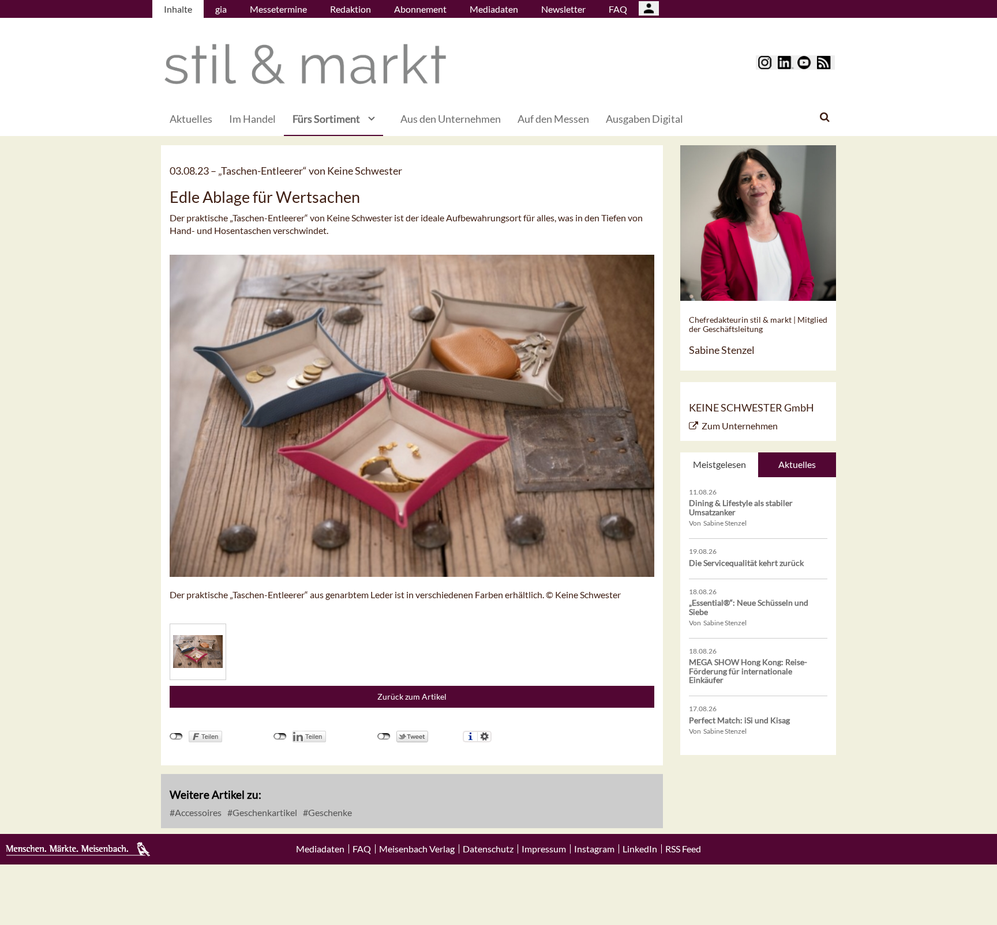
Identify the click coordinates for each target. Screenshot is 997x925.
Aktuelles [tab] (797, 464)
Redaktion (350, 8)
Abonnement (420, 8)
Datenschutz (488, 849)
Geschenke (329, 812)
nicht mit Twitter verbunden (384, 736)
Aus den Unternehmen (450, 118)
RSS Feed (683, 849)
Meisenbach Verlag (417, 849)
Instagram (594, 849)
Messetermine (278, 8)
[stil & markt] (305, 64)
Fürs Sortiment (326, 118)
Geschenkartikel (264, 812)
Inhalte (178, 8)
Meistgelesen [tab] (719, 464)
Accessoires (197, 812)
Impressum (544, 849)
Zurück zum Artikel (412, 696)
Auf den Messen (553, 118)
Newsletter (563, 8)
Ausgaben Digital (644, 118)
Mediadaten (494, 8)
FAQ (618, 8)
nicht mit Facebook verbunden (176, 736)
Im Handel (252, 118)
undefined (280, 736)
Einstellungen (484, 736)
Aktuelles (191, 118)
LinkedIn (640, 849)
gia (221, 8)
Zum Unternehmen (740, 425)
